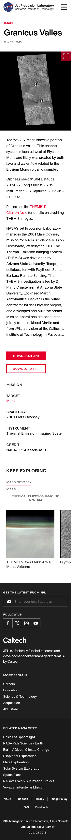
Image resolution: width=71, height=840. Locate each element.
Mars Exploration (16, 762)
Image (9, 23)
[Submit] (8, 601)
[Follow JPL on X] (17, 623)
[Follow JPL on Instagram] (26, 623)
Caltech (23, 799)
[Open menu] (64, 7)
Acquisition (11, 702)
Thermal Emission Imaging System (35, 498)
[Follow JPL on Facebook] (8, 623)
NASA (7, 799)
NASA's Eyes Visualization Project (28, 781)
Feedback (41, 807)
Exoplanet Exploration (20, 756)
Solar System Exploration (22, 768)
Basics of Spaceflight (19, 737)
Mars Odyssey (18, 482)
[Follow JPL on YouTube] (35, 623)
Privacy (39, 799)
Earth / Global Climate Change (26, 749)
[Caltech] (14, 640)
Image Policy (59, 799)
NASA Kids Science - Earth (23, 743)
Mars (10, 400)
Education (11, 690)
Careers (9, 684)
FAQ (26, 807)
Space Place (12, 774)
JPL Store (10, 709)
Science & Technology (20, 696)
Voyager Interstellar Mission (24, 787)
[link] (35, 91)
